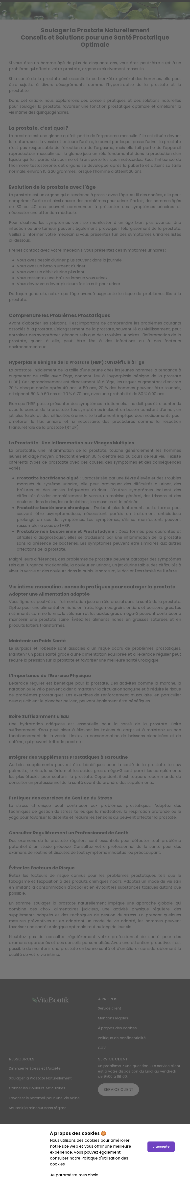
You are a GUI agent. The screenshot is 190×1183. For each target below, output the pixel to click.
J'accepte (161, 1146)
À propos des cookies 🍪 (78, 1133)
